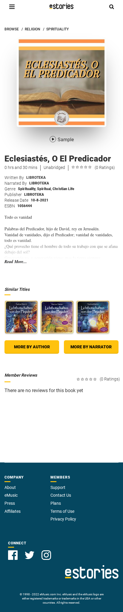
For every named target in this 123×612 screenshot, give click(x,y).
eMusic (11, 495)
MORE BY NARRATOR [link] (91, 346)
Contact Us (60, 495)
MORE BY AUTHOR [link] (32, 346)
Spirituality (27, 189)
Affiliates (12, 511)
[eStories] (61, 6)
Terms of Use (62, 511)
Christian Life (63, 189)
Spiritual (44, 189)
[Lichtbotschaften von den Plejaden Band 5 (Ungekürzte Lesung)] (57, 317)
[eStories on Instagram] (46, 555)
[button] (11, 6)
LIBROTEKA (36, 177)
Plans (55, 503)
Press (9, 503)
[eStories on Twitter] (29, 555)
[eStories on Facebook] (12, 555)
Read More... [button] (15, 262)
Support (57, 487)
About (10, 487)
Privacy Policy (63, 519)
